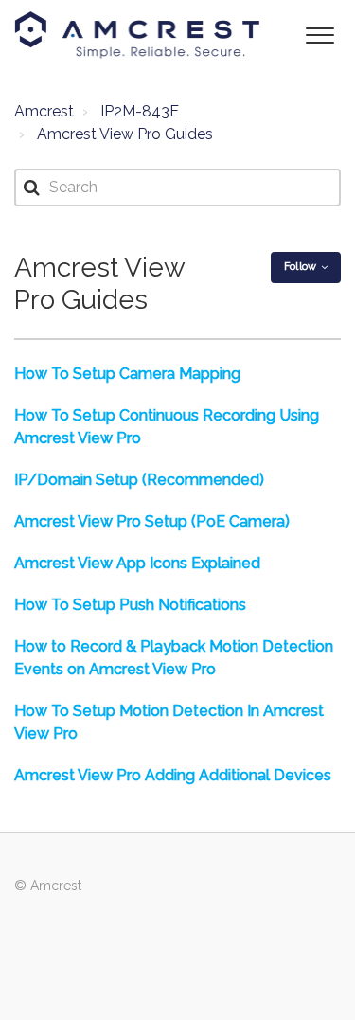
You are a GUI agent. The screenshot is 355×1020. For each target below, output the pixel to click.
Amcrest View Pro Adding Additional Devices (172, 775)
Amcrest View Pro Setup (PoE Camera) (152, 521)
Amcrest (44, 111)
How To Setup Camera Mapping (127, 374)
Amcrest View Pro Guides (125, 134)
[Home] (137, 35)
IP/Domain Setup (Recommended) (139, 480)
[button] (319, 33)
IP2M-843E (139, 111)
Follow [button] (300, 266)
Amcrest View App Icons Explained (137, 563)
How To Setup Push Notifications (130, 605)
